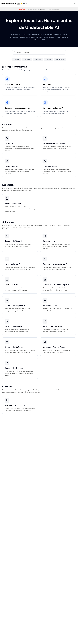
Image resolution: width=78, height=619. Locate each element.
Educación (27, 59)
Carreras (48, 59)
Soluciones (38, 59)
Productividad (60, 59)
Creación (16, 59)
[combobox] (24, 3)
